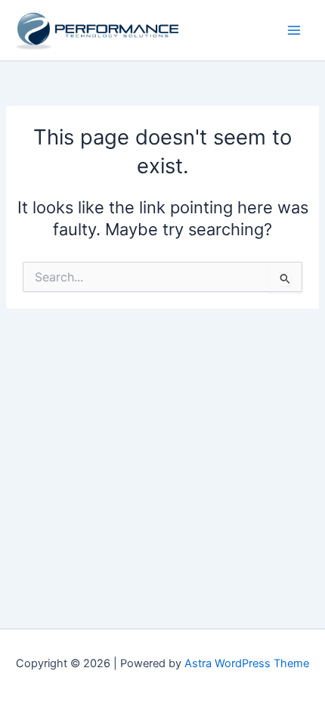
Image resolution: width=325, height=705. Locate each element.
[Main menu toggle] (294, 30)
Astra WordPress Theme (246, 663)
